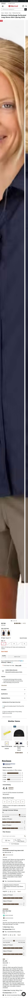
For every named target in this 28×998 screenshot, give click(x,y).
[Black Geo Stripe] (17, 743)
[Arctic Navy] (3, 633)
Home (2, 13)
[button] (14, 671)
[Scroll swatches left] (26, 743)
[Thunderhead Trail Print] (21, 743)
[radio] (3, 643)
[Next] (25, 1)
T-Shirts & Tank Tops (16, 13)
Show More (4, 685)
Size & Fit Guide (23, 638)
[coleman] (3, 3)
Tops (10, 13)
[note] (14, 666)
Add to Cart (17, 656)
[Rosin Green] (8, 633)
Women (6, 13)
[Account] (23, 6)
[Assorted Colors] (7, 743)
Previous (12, 733)
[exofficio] (11, 3)
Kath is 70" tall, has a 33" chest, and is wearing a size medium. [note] (13, 648)
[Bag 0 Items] (26, 6)
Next (25, 733)
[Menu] (2, 6)
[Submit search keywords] (25, 9)
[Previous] (3, 1)
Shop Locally (18, 665)
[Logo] (13, 6)
